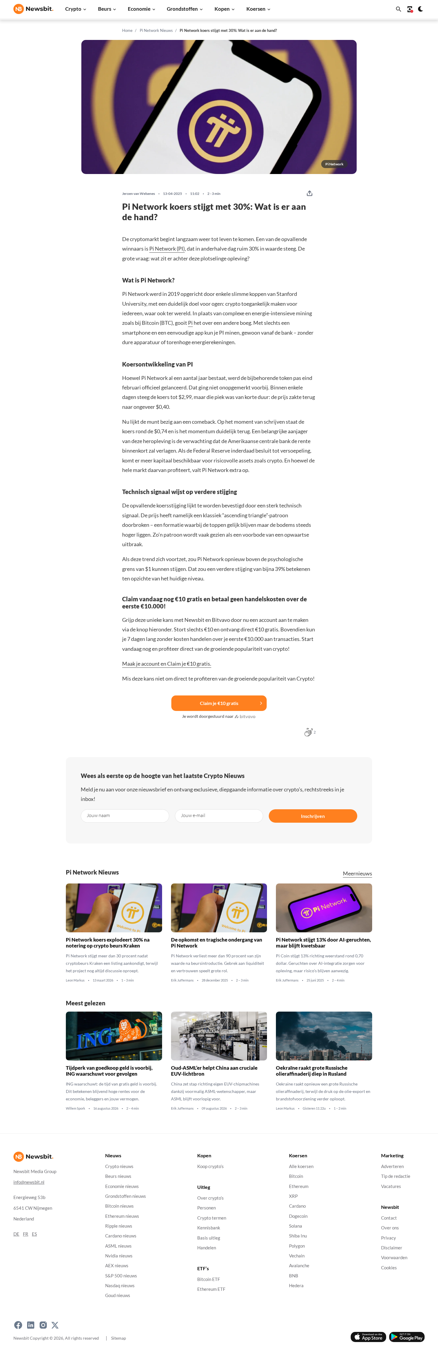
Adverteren (392, 1166)
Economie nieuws (122, 1186)
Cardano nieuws (120, 1235)
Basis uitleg (208, 1237)
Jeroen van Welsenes (138, 193)
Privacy (388, 1237)
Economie (139, 9)
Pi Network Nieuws (156, 30)
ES (34, 1234)
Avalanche (299, 1265)
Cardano (297, 1206)
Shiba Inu (298, 1235)
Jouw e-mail (193, 815)
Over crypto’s (210, 1198)
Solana (295, 1226)
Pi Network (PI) (167, 248)
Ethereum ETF (211, 1289)
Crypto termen (211, 1217)
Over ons (390, 1227)
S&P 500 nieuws (121, 1275)
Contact (389, 1217)
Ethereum (298, 1186)
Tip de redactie (395, 1176)
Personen (206, 1208)
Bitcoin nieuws (119, 1206)
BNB (293, 1275)
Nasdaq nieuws (120, 1285)
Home (127, 30)
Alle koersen (301, 1166)
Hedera (296, 1285)
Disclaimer (391, 1247)
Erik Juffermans (182, 980)
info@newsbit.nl (28, 1182)
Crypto (73, 9)
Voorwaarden (394, 1257)
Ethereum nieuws (122, 1216)
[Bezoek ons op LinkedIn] (30, 1325)
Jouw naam (98, 815)
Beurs (104, 9)
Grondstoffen (182, 9)
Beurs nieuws (118, 1176)
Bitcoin (296, 1176)
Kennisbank (208, 1227)
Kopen (222, 9)
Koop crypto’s (210, 1166)
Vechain (297, 1255)
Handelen (206, 1247)
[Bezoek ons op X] (55, 1325)
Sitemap (118, 1338)
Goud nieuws (117, 1295)
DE (16, 1234)
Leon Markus (75, 980)
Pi (190, 322)
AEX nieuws (116, 1265)
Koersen (255, 9)
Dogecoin (298, 1216)
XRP (293, 1196)
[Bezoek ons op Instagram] (43, 1325)
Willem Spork (75, 1108)
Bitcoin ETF (208, 1279)
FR (25, 1234)
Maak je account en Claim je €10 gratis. (166, 663)
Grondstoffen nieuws (125, 1196)
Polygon (297, 1245)
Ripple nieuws (118, 1226)
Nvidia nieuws (119, 1255)
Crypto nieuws (119, 1166)
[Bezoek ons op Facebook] (18, 1325)
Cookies (389, 1267)
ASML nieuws (118, 1245)
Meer (357, 873)
